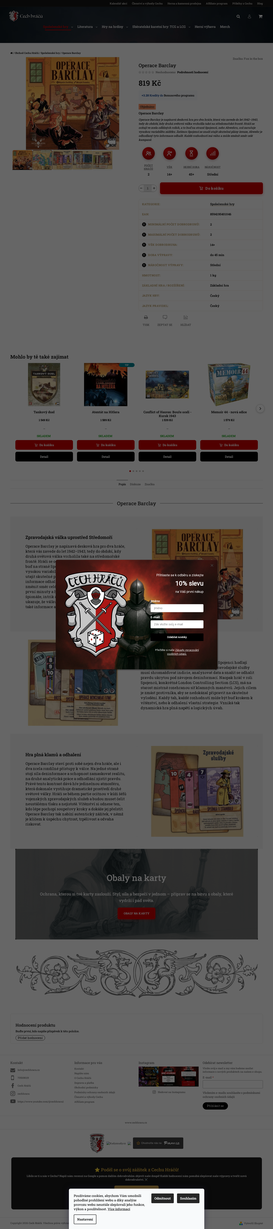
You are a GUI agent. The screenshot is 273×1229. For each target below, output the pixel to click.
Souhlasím (188, 1198)
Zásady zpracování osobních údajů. (183, 652)
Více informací (119, 1209)
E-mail (155, 617)
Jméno (155, 601)
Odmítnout (162, 1198)
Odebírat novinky (177, 637)
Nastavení (85, 1219)
